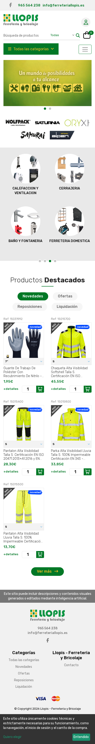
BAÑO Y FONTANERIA (25, 241)
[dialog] (47, 729)
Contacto (71, 665)
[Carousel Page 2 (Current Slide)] (50, 108)
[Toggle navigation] (85, 49)
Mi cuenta (85, 22)
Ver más (45, 571)
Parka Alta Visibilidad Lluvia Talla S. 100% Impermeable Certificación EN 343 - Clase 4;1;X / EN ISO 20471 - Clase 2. (71, 454)
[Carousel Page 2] (45, 261)
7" (7, 361)
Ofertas (65, 296)
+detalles (10, 389)
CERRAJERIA (69, 188)
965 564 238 (29, 5)
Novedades (33, 296)
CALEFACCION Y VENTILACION (25, 190)
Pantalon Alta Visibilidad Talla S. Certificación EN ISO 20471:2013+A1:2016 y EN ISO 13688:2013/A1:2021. (23, 454)
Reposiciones (30, 306)
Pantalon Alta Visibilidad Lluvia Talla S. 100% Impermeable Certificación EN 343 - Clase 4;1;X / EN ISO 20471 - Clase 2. (22, 537)
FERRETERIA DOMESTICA (69, 241)
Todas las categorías (31, 49)
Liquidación (67, 306)
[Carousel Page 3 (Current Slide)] (50, 261)
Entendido (81, 737)
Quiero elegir (12, 737)
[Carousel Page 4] (55, 261)
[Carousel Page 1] (45, 108)
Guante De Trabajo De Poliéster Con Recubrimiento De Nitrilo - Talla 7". (22, 372)
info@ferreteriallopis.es (63, 5)
